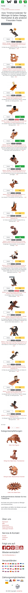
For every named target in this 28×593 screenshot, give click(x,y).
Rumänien (18, 569)
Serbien (3, 571)
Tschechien (13, 571)
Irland (8, 566)
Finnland (23, 563)
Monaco (6, 569)
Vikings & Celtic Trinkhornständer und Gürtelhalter (11, 9)
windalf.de (19, 591)
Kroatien (16, 566)
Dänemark (18, 563)
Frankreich (3, 566)
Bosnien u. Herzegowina (13, 563)
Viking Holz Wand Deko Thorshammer (14, 461)
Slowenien (8, 571)
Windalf (2, 8)
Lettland (18, 566)
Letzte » (18, 427)
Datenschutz (5, 525)
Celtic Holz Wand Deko (14, 492)
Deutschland (3, 563)
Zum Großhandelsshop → (9, 555)
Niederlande (8, 569)
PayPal (6, 580)
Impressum (5, 521)
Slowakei (6, 571)
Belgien (11, 563)
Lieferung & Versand (7, 528)
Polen (13, 569)
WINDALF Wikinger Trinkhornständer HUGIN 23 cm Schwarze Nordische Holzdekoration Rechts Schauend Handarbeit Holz (14, 367)
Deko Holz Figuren (14, 445)
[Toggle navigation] (25, 5)
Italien (13, 566)
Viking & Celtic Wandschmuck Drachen (14, 476)
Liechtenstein (21, 566)
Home (3, 6)
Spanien (11, 571)
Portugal (16, 569)
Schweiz (8, 563)
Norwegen (11, 569)
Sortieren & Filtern (6, 24)
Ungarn (16, 571)
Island (11, 566)
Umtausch (5, 537)
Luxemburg (3, 569)
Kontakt (4, 535)
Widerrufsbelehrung (7, 527)
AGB (3, 523)
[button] (20, 2)
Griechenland (6, 566)
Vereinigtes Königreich (18, 571)
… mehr (17, 48)
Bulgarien (16, 563)
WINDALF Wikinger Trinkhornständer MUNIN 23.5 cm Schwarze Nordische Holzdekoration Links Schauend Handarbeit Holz (14, 44)
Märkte (4, 539)
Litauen (23, 566)
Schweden (23, 569)
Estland (21, 563)
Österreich (6, 563)
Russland (21, 569)
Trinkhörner (7, 8)
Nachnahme (6, 583)
